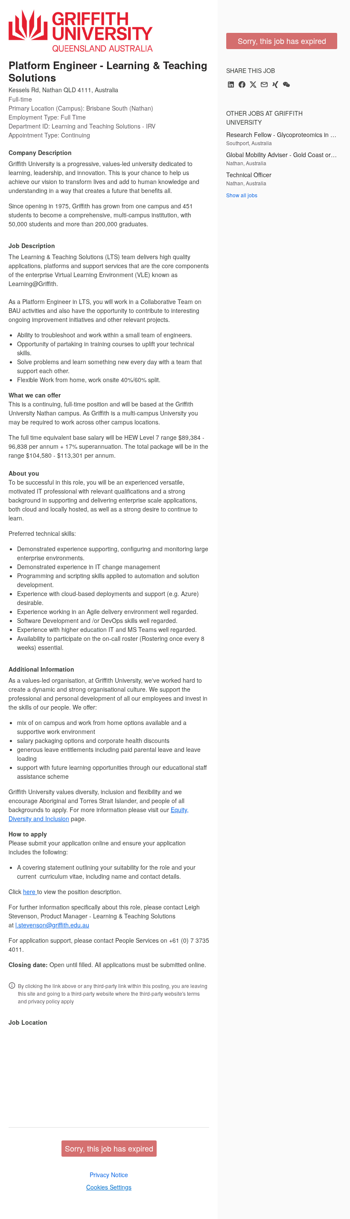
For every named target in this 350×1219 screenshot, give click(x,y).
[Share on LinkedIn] (231, 85)
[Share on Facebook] (242, 85)
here (30, 891)
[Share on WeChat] (286, 85)
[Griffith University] (81, 30)
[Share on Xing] (275, 85)
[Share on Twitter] (253, 85)
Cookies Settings (108, 1187)
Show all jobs (241, 195)
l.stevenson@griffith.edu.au (52, 925)
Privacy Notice (109, 1174)
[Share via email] (264, 85)
